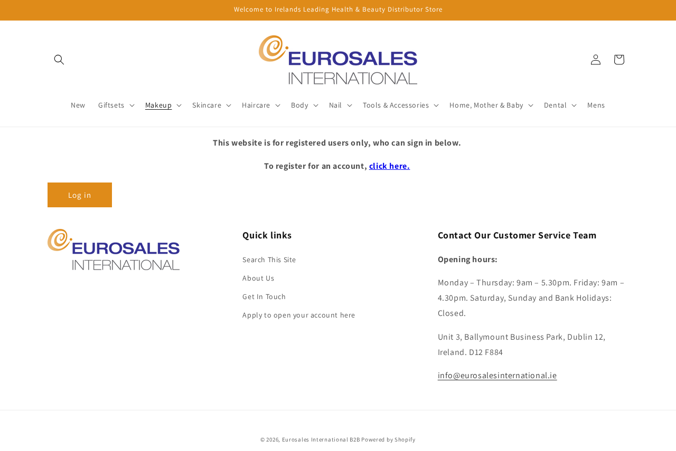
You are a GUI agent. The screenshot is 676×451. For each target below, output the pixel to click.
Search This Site (269, 259)
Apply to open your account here (298, 315)
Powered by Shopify (388, 439)
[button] (59, 59)
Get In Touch (264, 296)
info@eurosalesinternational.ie (497, 375)
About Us (258, 277)
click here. (389, 165)
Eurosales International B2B (321, 439)
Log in (79, 195)
